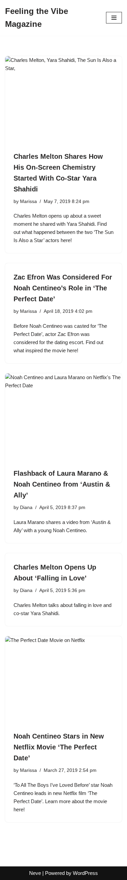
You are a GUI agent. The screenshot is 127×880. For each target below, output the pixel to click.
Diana (26, 507)
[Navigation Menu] (114, 17)
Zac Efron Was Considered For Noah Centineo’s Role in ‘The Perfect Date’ (63, 288)
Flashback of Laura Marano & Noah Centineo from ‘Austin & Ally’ (62, 484)
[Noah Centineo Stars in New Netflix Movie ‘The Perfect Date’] (63, 680)
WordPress (85, 873)
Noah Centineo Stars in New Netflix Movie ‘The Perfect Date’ (59, 747)
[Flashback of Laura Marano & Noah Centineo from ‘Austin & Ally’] (63, 417)
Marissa (28, 201)
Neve (35, 873)
